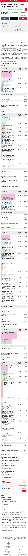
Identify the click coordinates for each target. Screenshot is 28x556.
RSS (10, 538)
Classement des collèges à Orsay (9, 476)
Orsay (16, 29)
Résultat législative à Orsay (8, 463)
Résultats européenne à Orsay (8, 465)
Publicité (21, 537)
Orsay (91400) (5, 472)
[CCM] (20, 547)
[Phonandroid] (20, 554)
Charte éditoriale (16, 537)
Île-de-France (19, 2)
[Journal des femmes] (7, 547)
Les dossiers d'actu (7, 488)
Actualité (5, 485)
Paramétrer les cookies (5, 539)
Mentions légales (18, 539)
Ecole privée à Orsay (6, 474)
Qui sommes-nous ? (5, 537)
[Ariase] (7, 554)
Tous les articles (6, 538)
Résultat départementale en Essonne (10, 460)
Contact (24, 537)
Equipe (11, 537)
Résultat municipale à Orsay (8, 467)
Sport (4, 486)
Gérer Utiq (12, 539)
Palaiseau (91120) (4, 13)
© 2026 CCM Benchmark (14, 541)
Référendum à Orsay (6, 468)
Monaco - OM (5, 504)
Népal (3, 502)
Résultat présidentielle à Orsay (9, 462)
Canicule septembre (6, 499)
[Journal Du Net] (7, 549)
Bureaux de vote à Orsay (19, 27)
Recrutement (14, 538)
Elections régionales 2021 (8, 2)
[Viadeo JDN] (20, 552)
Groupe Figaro (24, 539)
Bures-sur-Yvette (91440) (19, 12)
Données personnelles (21, 538)
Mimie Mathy (5, 506)
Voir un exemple (22, 485)
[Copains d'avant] (7, 552)
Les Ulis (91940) (9, 12)
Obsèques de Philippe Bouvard (9, 501)
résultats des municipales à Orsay (9, 48)
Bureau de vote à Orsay (7, 458)
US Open (4, 509)
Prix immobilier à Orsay (7, 477)
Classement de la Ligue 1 (7, 507)
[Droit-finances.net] (20, 549)
